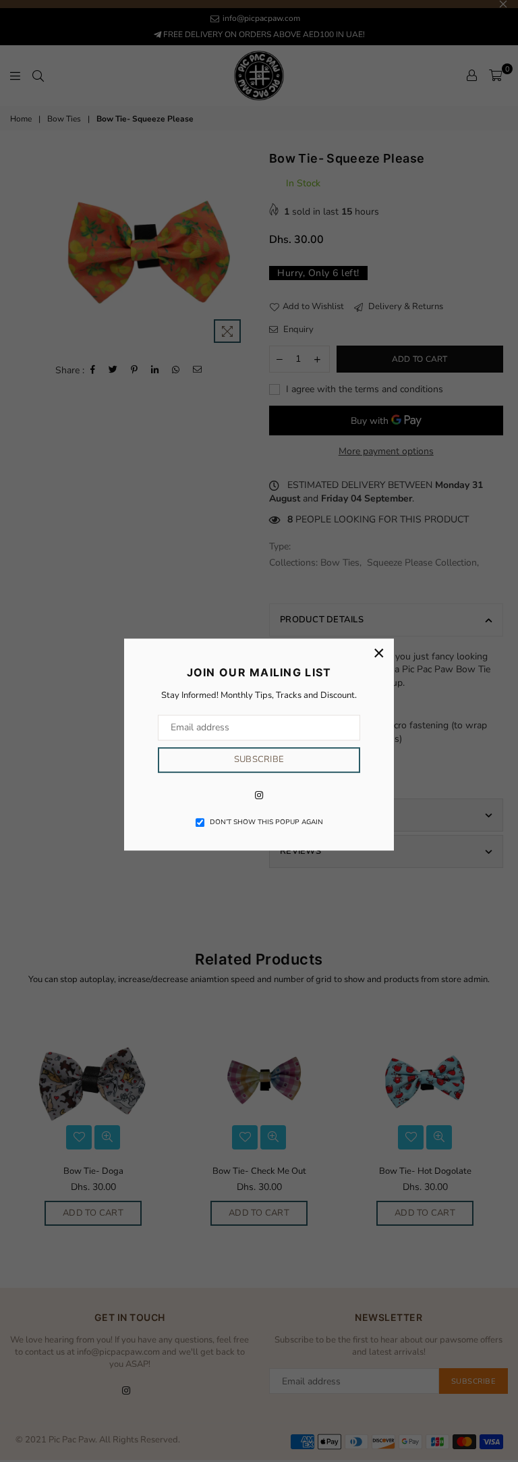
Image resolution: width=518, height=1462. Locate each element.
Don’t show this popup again (266, 822)
